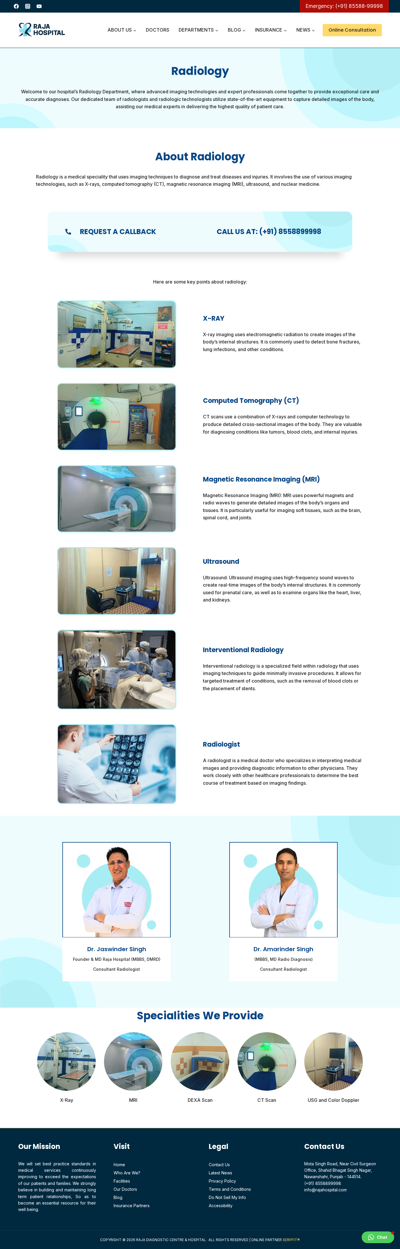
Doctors (157, 30)
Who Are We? (127, 1172)
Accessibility (221, 1205)
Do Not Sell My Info (227, 1197)
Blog (118, 1197)
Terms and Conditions (230, 1189)
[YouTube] (39, 6)
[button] (378, 1237)
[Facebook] (16, 6)
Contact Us (219, 1164)
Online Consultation (352, 30)
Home (119, 1164)
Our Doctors (125, 1189)
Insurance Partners (132, 1205)
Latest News (220, 1172)
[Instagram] (28, 6)
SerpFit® (291, 1240)
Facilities (122, 1180)
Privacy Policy (222, 1180)
